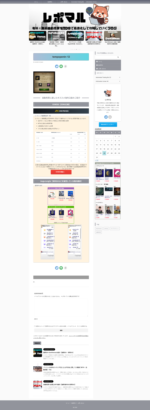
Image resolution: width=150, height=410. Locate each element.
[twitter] (57, 66)
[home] (110, 117)
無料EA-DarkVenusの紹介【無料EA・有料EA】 (58, 352)
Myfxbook (99, 228)
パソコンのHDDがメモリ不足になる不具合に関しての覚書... (113, 43)
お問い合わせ (64, 2)
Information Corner (91, 2)
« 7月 (96, 160)
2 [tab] (73, 49)
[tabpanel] (37, 39)
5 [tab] (78, 49)
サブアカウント (115, 228)
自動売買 (98, 232)
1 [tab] (71, 49)
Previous (30, 38)
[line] (61, 66)
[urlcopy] (65, 66)
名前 (36, 319)
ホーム (36, 2)
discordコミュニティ (107, 124)
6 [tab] (80, 49)
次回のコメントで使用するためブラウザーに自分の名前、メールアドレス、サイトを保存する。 (62, 326)
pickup (106, 228)
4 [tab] (76, 49)
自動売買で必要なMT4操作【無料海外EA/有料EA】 (59, 384)
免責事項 (50, 2)
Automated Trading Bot (77, 2)
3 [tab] (74, 49)
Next (119, 38)
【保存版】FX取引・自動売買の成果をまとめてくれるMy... (37, 43)
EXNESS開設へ (60, 172)
